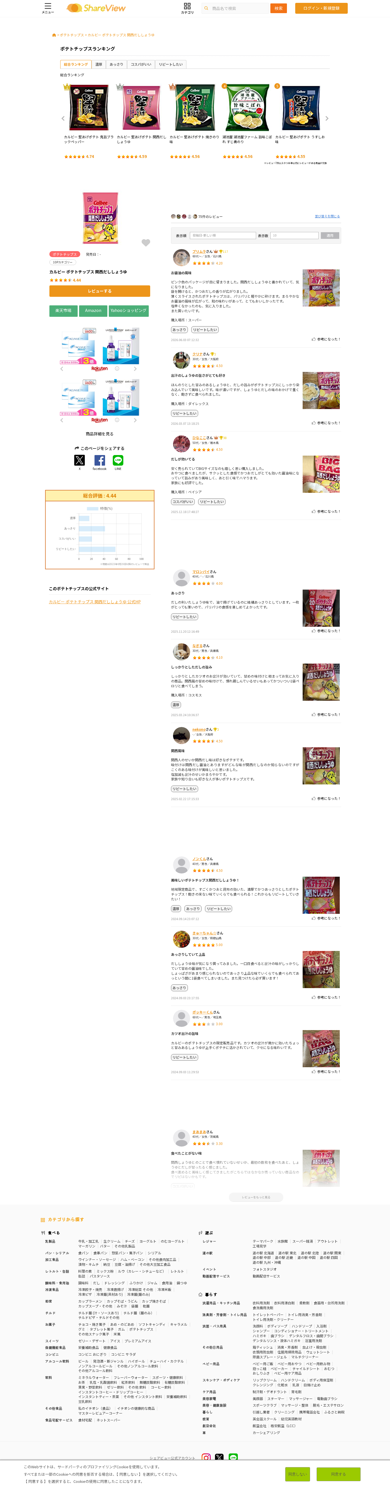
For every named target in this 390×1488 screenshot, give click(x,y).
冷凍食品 (52, 1289)
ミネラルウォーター (93, 1377)
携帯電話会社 (309, 1411)
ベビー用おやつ (289, 1363)
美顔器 (258, 1398)
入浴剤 (321, 1325)
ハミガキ (259, 1335)
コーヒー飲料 (161, 1387)
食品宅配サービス (59, 1419)
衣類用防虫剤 (263, 1351)
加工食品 (52, 1259)
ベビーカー (279, 1368)
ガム (121, 1329)
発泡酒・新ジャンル (108, 1361)
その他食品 (53, 1408)
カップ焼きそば (154, 1301)
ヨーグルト (147, 1241)
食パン (83, 1252)
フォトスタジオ (265, 1269)
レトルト (177, 1271)
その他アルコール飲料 (95, 1370)
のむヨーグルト (173, 1241)
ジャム (152, 1282)
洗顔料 (258, 1325)
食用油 (167, 1282)
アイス (115, 1340)
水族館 (283, 1241)
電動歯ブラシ (327, 1398)
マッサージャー (301, 1398)
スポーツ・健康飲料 (167, 1377)
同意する (338, 1474)
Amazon (93, 310)
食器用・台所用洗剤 (329, 1302)
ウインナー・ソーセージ (97, 1259)
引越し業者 (261, 1411)
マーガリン (86, 1245)
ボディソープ (277, 1325)
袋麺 (134, 1305)
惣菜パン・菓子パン (127, 1252)
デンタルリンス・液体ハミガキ (277, 1340)
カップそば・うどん (122, 1301)
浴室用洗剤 (313, 1340)
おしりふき (261, 1373)
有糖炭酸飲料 (174, 1382)
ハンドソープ (302, 1325)
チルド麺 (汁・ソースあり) (98, 1312)
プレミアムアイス (137, 1340)
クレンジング (263, 1384)
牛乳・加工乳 (88, 1241)
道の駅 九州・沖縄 (267, 1262)
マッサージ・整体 (294, 1405)
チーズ (130, 1241)
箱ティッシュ (263, 1347)
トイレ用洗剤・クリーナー (273, 1319)
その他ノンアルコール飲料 (137, 1365)
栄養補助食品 (88, 1347)
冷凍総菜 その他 (140, 1289)
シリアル (154, 1252)
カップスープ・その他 (95, 1305)
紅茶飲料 (128, 1382)
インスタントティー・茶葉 (98, 1396)
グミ (81, 1329)
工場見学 (259, 1245)
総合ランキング (76, 64)
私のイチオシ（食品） (95, 1408)
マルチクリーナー (305, 1356)
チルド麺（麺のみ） (138, 1312)
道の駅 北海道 (263, 1252)
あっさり (116, 64)
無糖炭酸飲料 (150, 1382)
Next (325, 118)
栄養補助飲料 (176, 1396)
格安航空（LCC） (284, 1425)
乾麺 (146, 1305)
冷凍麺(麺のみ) (138, 1294)
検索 (279, 8)
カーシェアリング (266, 1432)
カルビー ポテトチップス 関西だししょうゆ (121, 34)
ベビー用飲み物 (318, 1363)
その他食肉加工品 (162, 1259)
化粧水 (283, 1384)
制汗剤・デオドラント (270, 1391)
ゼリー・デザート (92, 1340)
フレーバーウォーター (131, 1377)
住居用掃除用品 (289, 1351)
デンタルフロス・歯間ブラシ (311, 1335)
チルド (50, 1312)
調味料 (83, 1282)
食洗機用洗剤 (263, 1307)
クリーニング (284, 1411)
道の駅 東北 (287, 1252)
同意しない (297, 1474)
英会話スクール (265, 1418)
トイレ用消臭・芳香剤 (305, 1314)
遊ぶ (209, 1232)
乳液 (295, 1384)
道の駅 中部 (262, 1257)
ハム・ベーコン (132, 1259)
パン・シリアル (57, 1252)
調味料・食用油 (57, 1282)
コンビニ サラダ (123, 1354)
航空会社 (259, 1425)
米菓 (117, 1333)
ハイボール (136, 1361)
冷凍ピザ (85, 1294)
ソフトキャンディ (152, 1324)
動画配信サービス (266, 1275)
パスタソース (100, 1275)
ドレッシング (114, 1282)
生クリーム (111, 1241)
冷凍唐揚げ (115, 1289)
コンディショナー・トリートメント (301, 1330)
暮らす (211, 1294)
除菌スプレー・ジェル (270, 1356)
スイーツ (52, 1340)
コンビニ (52, 1354)
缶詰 (81, 1275)
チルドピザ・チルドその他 (98, 1317)
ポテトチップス (72, 34)
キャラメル (178, 1324)
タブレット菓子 (102, 1329)
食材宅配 (85, 1419)
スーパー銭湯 (302, 1241)
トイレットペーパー (268, 1314)
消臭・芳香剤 (287, 1347)
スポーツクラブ (265, 1405)
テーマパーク (263, 1241)
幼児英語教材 (291, 1418)
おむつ (329, 1368)
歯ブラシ (277, 1335)
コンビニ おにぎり (92, 1354)
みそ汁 (122, 1305)
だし (96, 1282)
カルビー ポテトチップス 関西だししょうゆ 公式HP (95, 601)
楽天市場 (63, 310)
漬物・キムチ (88, 1264)
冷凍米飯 (164, 1289)
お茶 (81, 1382)
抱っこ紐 (259, 1368)
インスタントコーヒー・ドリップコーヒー (110, 1391)
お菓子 (50, 1324)
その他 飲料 (137, 1387)
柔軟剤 (304, 1302)
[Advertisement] (256, 190)
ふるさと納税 (334, 1411)
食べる (54, 1232)
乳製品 (50, 1241)
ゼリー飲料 (115, 1387)
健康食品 (110, 1347)
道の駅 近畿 (284, 1257)
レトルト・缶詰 (57, 1271)
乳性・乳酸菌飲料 (103, 1382)
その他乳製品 (124, 1245)
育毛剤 (296, 1391)
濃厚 (98, 64)
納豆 (106, 1264)
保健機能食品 (55, 1347)
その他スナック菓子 (93, 1333)
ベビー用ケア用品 (287, 1373)
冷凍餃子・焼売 (90, 1289)
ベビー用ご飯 (263, 1363)
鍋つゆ (182, 1282)
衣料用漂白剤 (284, 1302)
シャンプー (261, 1330)
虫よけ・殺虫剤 (314, 1347)
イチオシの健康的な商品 (136, 1408)
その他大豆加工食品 (155, 1264)
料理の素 (85, 1271)
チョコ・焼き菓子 (92, 1324)
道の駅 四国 (329, 1257)
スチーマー (275, 1398)
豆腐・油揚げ (124, 1264)
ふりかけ (136, 1282)
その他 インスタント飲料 (143, 1396)
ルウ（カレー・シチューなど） (142, 1271)
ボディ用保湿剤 (321, 1379)
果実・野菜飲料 (90, 1387)
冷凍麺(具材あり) (110, 1294)
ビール (83, 1361)
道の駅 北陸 (310, 1252)
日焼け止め (312, 1384)
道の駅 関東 (332, 1252)
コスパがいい (141, 64)
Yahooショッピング (128, 310)
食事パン (100, 1252)
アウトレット (327, 1241)
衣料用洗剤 (261, 1302)
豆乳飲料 (85, 1401)
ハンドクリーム (293, 1379)
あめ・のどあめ (122, 1324)
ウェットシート (318, 1351)
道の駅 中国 (306, 1257)
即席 (48, 1301)
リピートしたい (171, 64)
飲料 (48, 1377)
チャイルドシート (306, 1368)
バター (105, 1245)
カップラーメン (90, 1301)
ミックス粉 (105, 1271)
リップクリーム (265, 1379)
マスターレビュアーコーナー (100, 1413)
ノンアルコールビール (95, 1365)
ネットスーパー (108, 1419)
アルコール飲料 (57, 1361)
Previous (64, 118)
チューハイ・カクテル (167, 1361)
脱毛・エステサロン (328, 1405)
